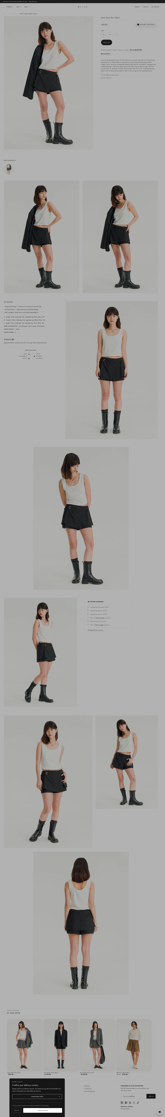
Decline (16, 1110)
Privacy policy (45, 1105)
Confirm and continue (42, 1110)
